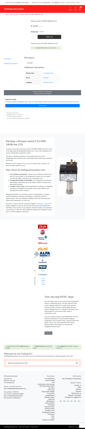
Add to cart (49, 37)
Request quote (42, 105)
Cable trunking (50, 380)
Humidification (50, 395)
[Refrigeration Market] (22, 9)
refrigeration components (44, 203)
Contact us (77, 385)
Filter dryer (51, 390)
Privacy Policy (34, 427)
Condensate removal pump (46, 384)
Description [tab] (7, 59)
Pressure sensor (50, 407)
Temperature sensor (48, 412)
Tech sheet (30, 63)
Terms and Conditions (24, 427)
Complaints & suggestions (73, 397)
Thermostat (51, 414)
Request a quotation (74, 395)
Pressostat (51, 405)
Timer (53, 416)
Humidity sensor (49, 397)
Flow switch (51, 393)
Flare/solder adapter (48, 391)
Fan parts (52, 388)
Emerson (46, 78)
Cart (80, 9)
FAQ (75, 10)
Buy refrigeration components (71, 378)
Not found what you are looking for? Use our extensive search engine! (42, 92)
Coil (53, 382)
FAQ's (79, 387)
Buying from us (76, 393)
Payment (78, 391)
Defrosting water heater (47, 386)
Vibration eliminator (48, 420)
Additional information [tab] (11, 63)
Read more (48, 333)
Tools (53, 418)
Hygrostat (51, 399)
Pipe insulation (50, 403)
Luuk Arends (78, 427)
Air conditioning (50, 378)
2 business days (52, 47)
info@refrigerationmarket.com (16, 388)
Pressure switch (14, 14)
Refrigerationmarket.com (11, 427)
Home (7, 14)
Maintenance (51, 401)
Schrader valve (50, 410)
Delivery (78, 389)
